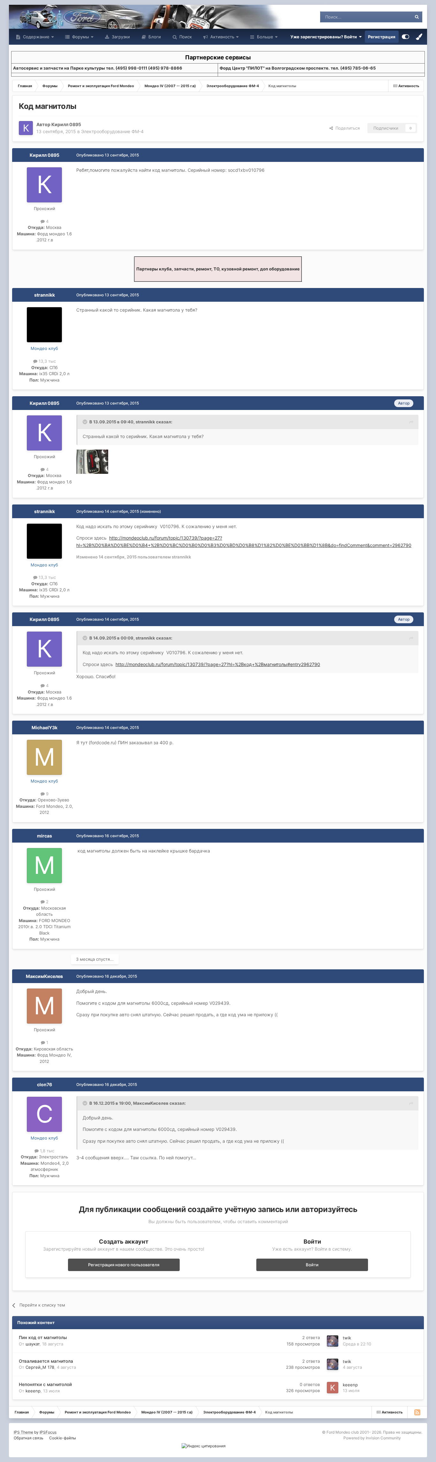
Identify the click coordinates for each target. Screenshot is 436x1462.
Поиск (185, 36)
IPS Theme (23, 1432)
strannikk (44, 295)
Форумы (80, 36)
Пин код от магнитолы (43, 1337)
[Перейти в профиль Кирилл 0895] (26, 128)
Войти (312, 1264)
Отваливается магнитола (46, 1361)
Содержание (35, 36)
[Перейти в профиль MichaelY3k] (44, 757)
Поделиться (346, 128)
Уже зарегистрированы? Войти (324, 36)
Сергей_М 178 (40, 1367)
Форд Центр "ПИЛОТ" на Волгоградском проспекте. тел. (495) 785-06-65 (298, 68)
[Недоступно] (92, 461)
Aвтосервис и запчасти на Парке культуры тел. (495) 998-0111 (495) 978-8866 (97, 68)
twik (347, 1337)
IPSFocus (48, 1432)
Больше (265, 36)
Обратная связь (28, 1437)
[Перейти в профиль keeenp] (332, 1387)
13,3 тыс (46, 361)
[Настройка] (405, 37)
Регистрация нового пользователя (123, 1264)
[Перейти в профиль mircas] (44, 865)
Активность (221, 36)
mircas (44, 835)
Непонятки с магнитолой (45, 1384)
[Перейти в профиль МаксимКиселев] (44, 1006)
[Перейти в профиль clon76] (44, 1114)
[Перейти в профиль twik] (332, 1341)
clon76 (44, 1084)
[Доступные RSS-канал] (417, 1412)
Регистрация (381, 36)
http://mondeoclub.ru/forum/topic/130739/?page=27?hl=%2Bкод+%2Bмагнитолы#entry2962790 (218, 664)
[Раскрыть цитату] (85, 421)
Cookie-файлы (62, 1437)
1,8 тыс (46, 1150)
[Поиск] (416, 16)
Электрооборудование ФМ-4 (112, 131)
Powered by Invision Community (372, 1437)
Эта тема (394, 16)
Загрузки (120, 36)
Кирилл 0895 (66, 124)
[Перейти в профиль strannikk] (44, 324)
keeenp (33, 1390)
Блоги (154, 36)
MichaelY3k (44, 727)
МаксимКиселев (44, 976)
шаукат (33, 1343)
